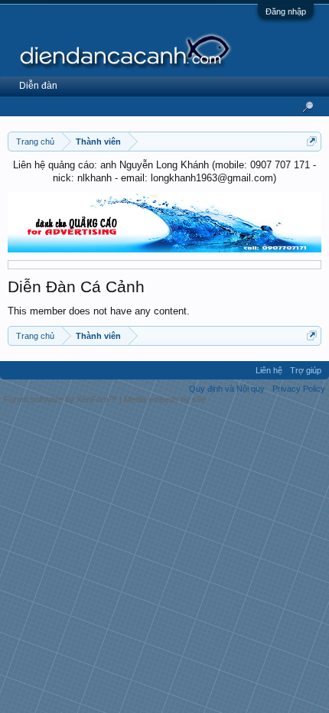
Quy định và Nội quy (227, 388)
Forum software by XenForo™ (61, 399)
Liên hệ (269, 370)
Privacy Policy (298, 388)
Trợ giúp (305, 370)
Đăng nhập (285, 11)
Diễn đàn (38, 85)
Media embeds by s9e (165, 399)
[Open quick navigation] (312, 141)
